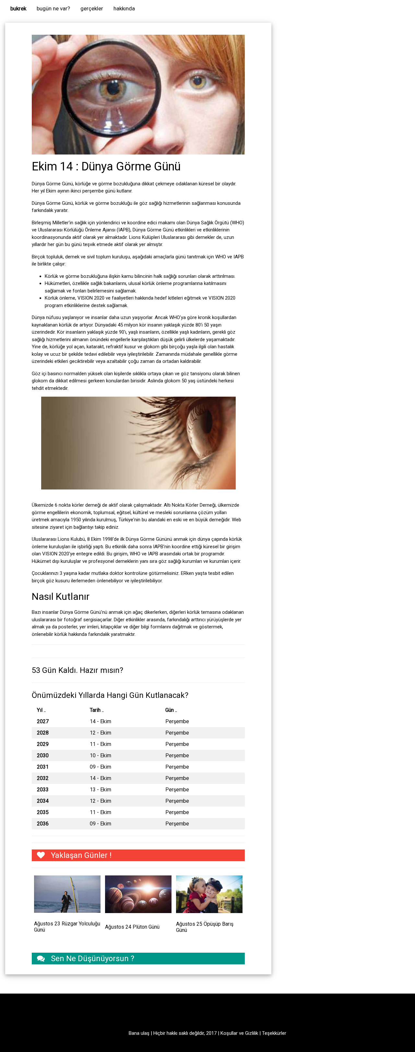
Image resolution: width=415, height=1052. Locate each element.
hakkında (124, 8)
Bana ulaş (139, 1033)
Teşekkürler (274, 1033)
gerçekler (91, 8)
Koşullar (229, 1033)
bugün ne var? (53, 8)
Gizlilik (251, 1033)
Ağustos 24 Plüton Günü (132, 927)
